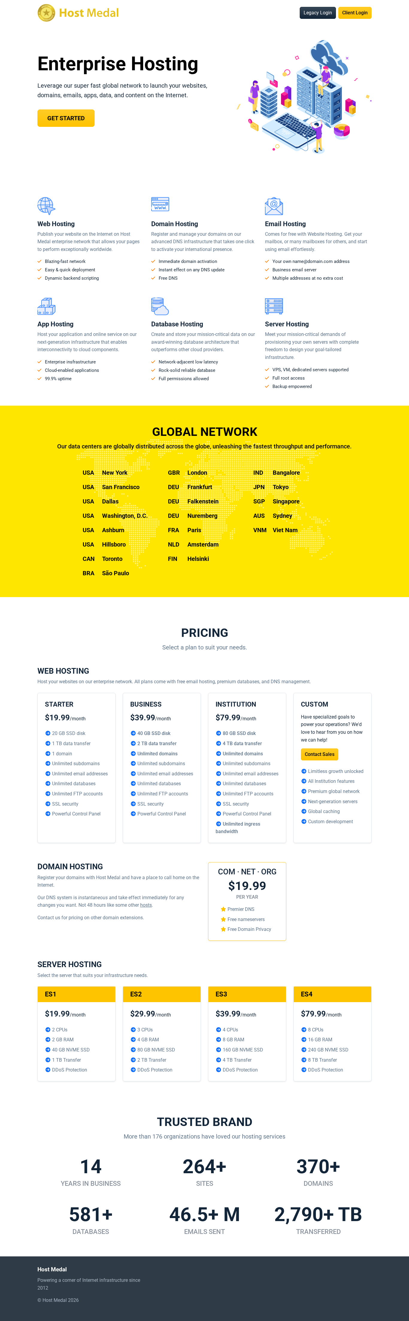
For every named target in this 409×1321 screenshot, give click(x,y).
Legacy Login (318, 13)
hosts (146, 905)
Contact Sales (319, 754)
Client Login (355, 13)
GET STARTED (66, 118)
